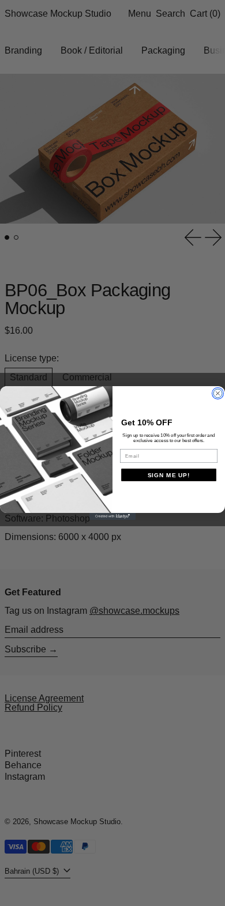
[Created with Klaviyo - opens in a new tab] (112, 516)
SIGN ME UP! (169, 475)
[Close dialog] (217, 393)
